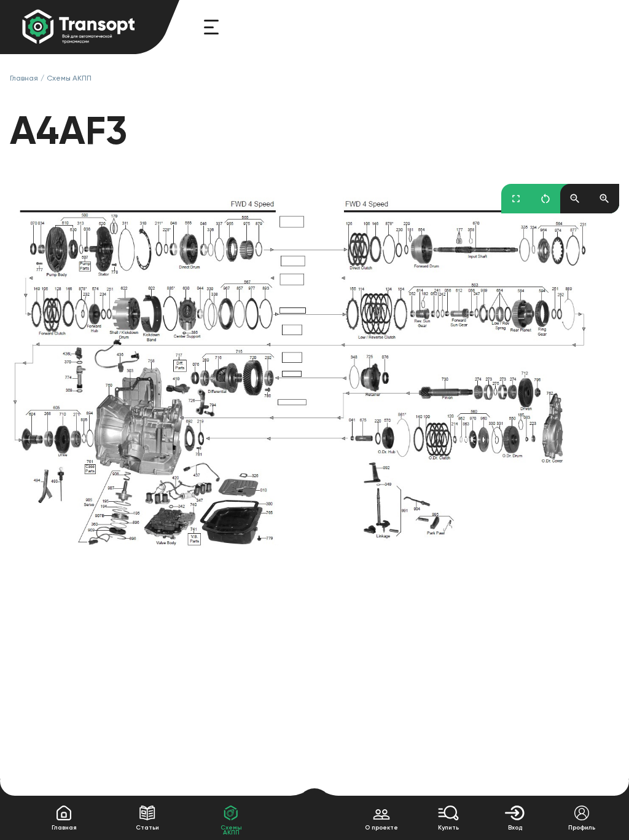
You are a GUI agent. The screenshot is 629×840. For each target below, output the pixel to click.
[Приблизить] (604, 198)
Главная (24, 78)
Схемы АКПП (69, 78)
